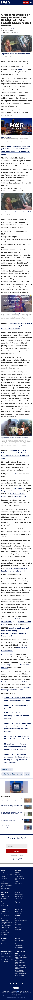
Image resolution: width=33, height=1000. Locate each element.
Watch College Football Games (21, 957)
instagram (19, 983)
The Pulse (3, 913)
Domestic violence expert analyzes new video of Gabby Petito (15, 54)
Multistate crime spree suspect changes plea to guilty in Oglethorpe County (12, 799)
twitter (16, 983)
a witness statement (18, 496)
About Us (18, 909)
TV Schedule (4, 934)
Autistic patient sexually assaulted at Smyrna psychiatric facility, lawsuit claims (12, 813)
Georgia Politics (5, 942)
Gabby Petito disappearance (12, 774)
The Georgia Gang (5, 918)
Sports (17, 892)
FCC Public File (18, 926)
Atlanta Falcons (19, 896)
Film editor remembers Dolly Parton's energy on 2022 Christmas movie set (12, 819)
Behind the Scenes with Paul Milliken (7, 923)
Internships (18, 924)
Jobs (16, 922)
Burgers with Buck (5, 896)
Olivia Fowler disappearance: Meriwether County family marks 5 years (11, 826)
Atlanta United (18, 900)
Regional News (6, 951)
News (27, 774)
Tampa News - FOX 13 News (7, 954)
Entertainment (4, 883)
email (22, 983)
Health (2, 881)
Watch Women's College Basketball (19, 971)
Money (17, 938)
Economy (17, 942)
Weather (18, 870)
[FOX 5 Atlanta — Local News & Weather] (5, 2)
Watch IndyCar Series (20, 965)
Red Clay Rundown (6, 915)
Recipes (3, 903)
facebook (13, 983)
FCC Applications (19, 928)
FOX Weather (18, 883)
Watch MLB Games (20, 960)
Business (17, 944)
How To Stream (19, 911)
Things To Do (4, 905)
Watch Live (25, 2)
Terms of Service (17, 859)
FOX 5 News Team (20, 917)
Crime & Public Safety (6, 874)
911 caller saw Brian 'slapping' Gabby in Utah (12, 313)
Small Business (19, 947)
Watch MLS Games (20, 975)
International (4, 878)
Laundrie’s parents (8, 654)
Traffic (16, 881)
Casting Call (4, 898)
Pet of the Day (5, 902)
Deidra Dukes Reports (6, 925)
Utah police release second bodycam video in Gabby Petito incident (16, 212)
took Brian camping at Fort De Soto (14, 682)
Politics (3, 880)
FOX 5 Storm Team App (20, 878)
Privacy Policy (18, 858)
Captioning (18, 929)
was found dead (13, 474)
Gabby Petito (10, 30)
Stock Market (18, 945)
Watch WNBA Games (20, 973)
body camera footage (9, 491)
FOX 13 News (4, 30)
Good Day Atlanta (4, 893)
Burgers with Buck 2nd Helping (6, 928)
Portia (2, 917)
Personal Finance (19, 940)
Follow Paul (4, 900)
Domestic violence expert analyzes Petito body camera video (15, 438)
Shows (3, 909)
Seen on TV (18, 913)
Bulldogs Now (4, 920)
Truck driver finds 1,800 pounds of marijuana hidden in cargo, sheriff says (12, 806)
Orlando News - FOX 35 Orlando (6, 957)
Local (2, 872)
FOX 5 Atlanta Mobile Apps (6, 886)
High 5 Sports (18, 902)
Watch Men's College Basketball (20, 967)
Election (4, 938)
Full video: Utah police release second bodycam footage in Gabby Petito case (16, 136)
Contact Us (18, 918)
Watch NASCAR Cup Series (20, 962)
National (3, 876)
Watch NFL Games (20, 955)
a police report (17, 488)
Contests (17, 915)
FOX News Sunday (5, 888)
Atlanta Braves (19, 894)
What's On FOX (5, 932)
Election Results (5, 944)
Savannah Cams (19, 876)
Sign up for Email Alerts (21, 920)
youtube (10, 983)
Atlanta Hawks (18, 898)
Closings (17, 872)
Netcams (17, 874)
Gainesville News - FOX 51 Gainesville (7, 960)
